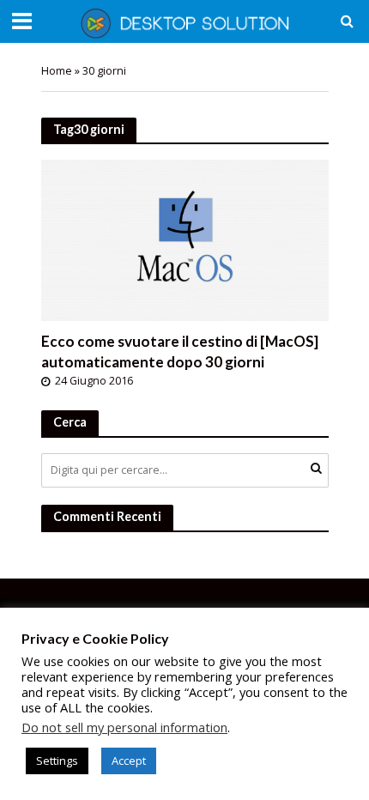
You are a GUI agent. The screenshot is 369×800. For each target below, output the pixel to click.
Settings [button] (57, 760)
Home (56, 71)
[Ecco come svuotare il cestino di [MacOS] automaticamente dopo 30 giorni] (185, 238)
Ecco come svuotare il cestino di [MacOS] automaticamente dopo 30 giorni (179, 351)
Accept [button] (129, 760)
